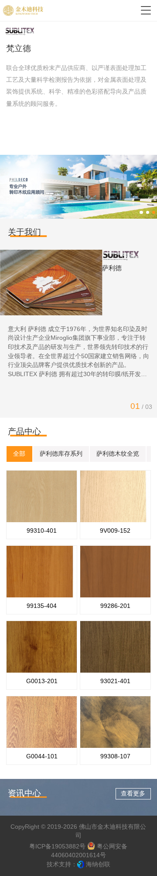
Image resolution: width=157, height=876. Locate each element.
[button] (141, 212)
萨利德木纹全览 (117, 453)
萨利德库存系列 (61, 453)
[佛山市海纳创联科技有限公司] (80, 864)
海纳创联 (98, 864)
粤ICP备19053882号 (57, 846)
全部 (19, 453)
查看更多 (133, 793)
